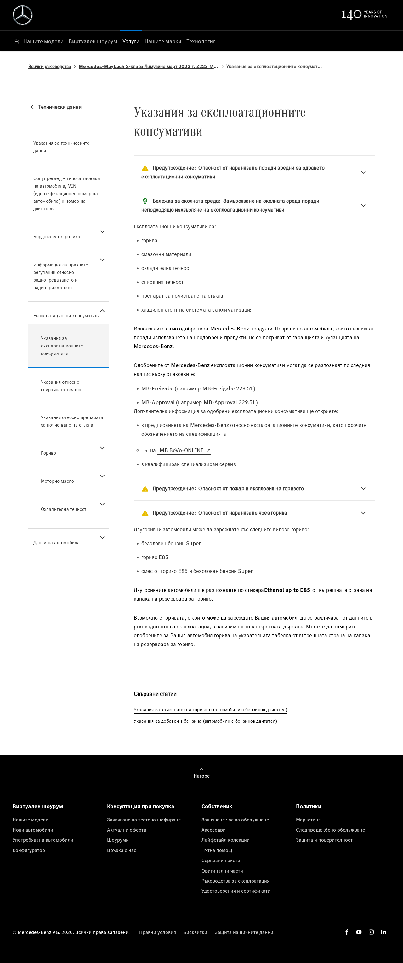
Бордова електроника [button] (57, 236)
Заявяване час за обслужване (235, 819)
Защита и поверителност (324, 840)
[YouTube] (359, 932)
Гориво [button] (48, 453)
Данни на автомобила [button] (56, 542)
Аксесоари (214, 829)
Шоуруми (118, 840)
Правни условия (157, 932)
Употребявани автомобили (43, 840)
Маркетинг (308, 819)
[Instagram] (371, 932)
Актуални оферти (126, 829)
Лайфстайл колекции (226, 840)
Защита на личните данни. (245, 932)
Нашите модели (30, 819)
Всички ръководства (49, 66)
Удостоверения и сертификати (236, 891)
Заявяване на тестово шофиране (144, 819)
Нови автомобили (33, 829)
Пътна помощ (217, 850)
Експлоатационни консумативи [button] (66, 315)
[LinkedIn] (383, 932)
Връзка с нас (121, 850)
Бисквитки (195, 932)
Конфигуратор (29, 850)
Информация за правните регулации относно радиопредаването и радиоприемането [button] (60, 276)
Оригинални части (222, 870)
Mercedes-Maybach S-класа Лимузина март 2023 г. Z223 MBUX (149, 66)
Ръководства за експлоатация (236, 881)
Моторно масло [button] (57, 481)
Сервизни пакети (221, 860)
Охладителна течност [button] (64, 509)
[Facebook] (347, 932)
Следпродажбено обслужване (330, 829)
